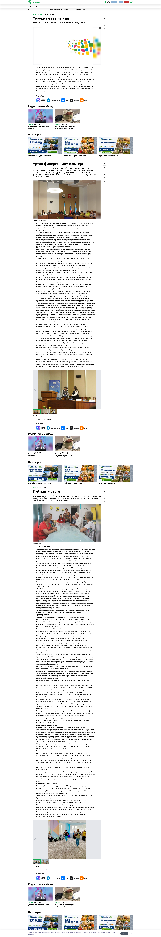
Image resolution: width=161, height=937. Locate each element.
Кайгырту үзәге (80, 9)
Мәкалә (31, 10)
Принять (124, 933)
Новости (35, 160)
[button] (99, 389)
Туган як (33, 1)
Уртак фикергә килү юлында (59, 9)
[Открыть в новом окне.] (41, 100)
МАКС (114, 2)
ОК (127, 2)
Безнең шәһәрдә (38, 14)
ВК (121, 2)
